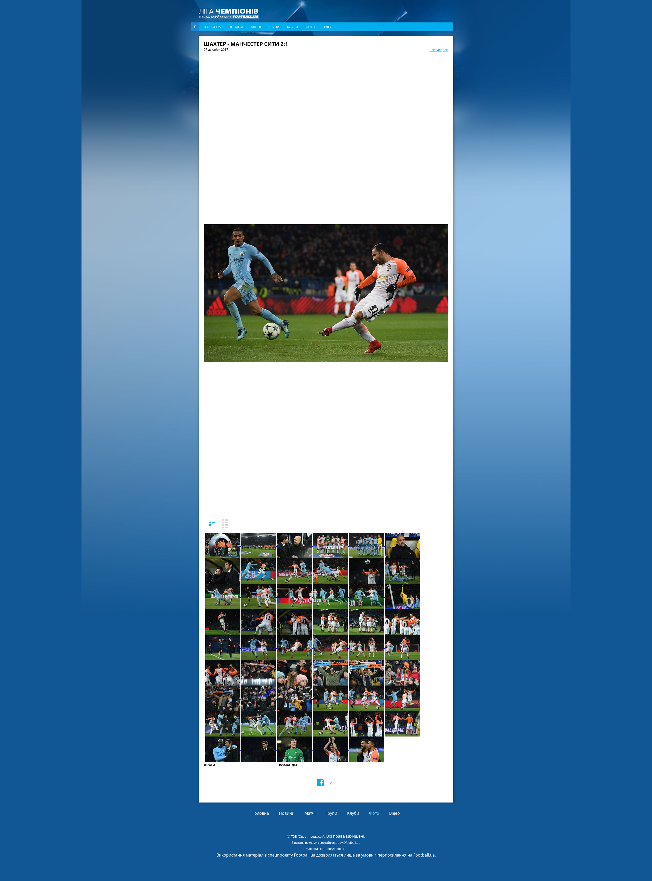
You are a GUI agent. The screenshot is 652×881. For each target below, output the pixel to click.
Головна (213, 26)
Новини (235, 26)
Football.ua (424, 855)
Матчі (256, 26)
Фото (310, 26)
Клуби (292, 26)
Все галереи (438, 49)
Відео (327, 26)
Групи (274, 26)
